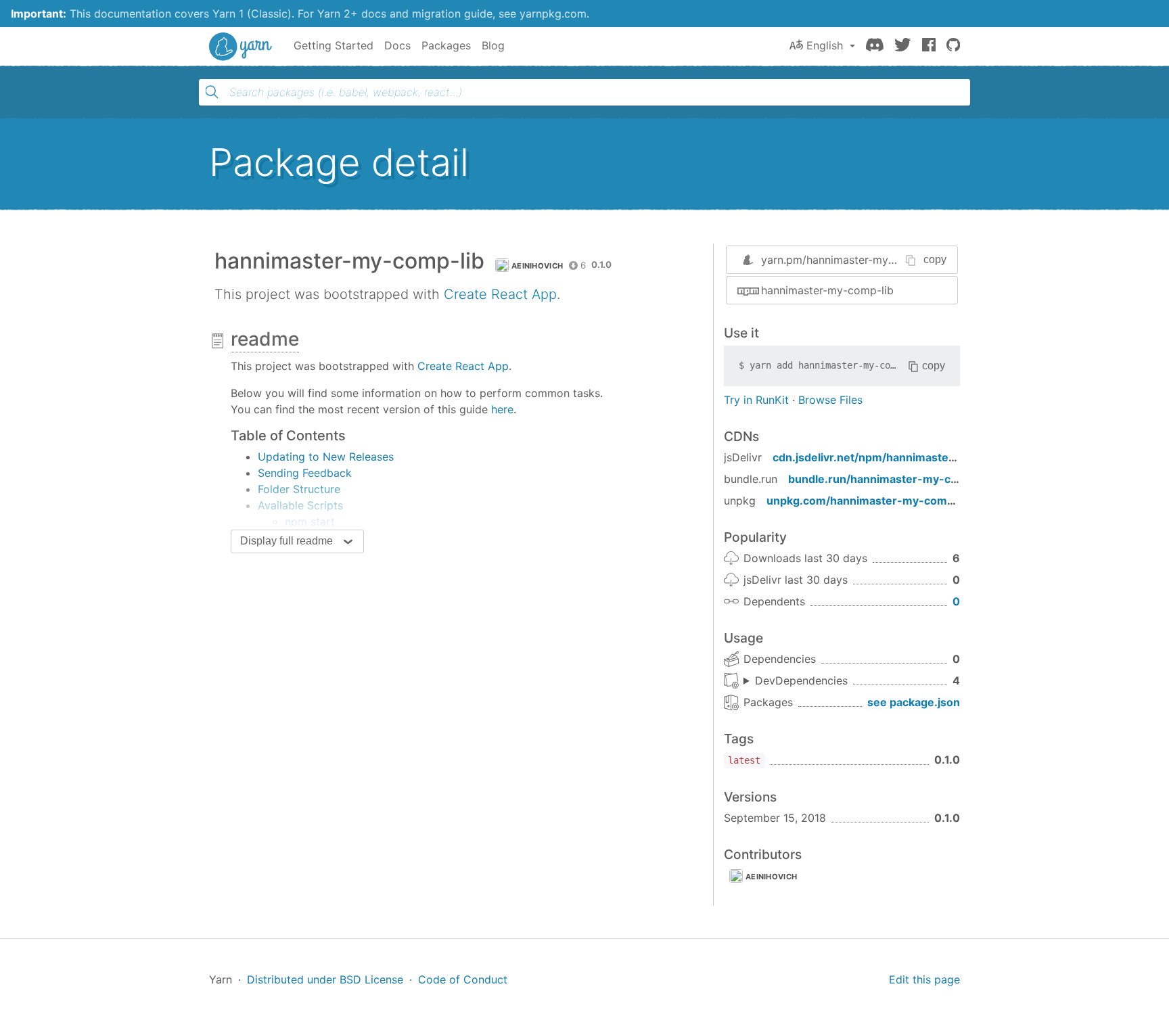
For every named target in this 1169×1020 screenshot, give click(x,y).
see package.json (913, 702)
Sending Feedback (305, 473)
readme (265, 338)
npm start (310, 521)
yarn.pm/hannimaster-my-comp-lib (850, 259)
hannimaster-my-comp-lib (827, 290)
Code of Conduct (462, 979)
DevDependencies (801, 680)
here (502, 409)
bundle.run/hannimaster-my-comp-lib (890, 479)
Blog (493, 45)
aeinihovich (537, 266)
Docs (397, 45)
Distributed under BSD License (325, 979)
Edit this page (924, 979)
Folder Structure (299, 489)
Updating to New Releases (326, 456)
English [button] (824, 45)
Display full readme (286, 541)
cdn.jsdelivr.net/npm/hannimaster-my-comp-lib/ (902, 457)
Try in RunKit (756, 400)
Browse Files (830, 400)
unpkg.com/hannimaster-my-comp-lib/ (871, 500)
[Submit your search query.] (212, 92)
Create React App (500, 294)
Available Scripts (300, 505)
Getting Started (333, 45)
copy (934, 259)
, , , (795, 681)
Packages (446, 45)
